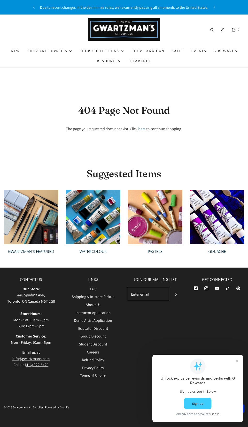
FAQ (93, 289)
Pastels (155, 251)
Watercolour (93, 251)
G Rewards (225, 50)
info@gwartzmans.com (31, 358)
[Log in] (223, 29)
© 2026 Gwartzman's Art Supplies (23, 407)
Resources (108, 60)
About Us (93, 304)
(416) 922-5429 (36, 364)
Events (198, 50)
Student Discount (93, 344)
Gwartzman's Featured (31, 251)
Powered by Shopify (57, 407)
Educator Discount (93, 328)
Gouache (217, 251)
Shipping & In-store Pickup (93, 296)
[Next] (214, 7)
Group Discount (93, 336)
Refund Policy (93, 359)
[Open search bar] (212, 29)
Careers (93, 352)
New (15, 50)
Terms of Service (93, 375)
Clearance (139, 60)
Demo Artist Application (93, 320)
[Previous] (34, 7)
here (142, 128)
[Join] (175, 294)
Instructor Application (93, 312)
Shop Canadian (148, 50)
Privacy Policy (93, 367)
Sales (178, 50)
